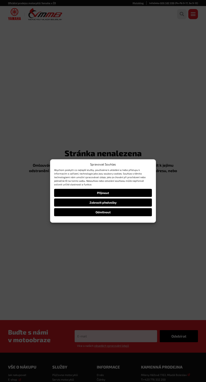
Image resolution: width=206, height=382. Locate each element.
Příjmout (103, 193)
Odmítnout (103, 212)
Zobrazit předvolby (103, 202)
